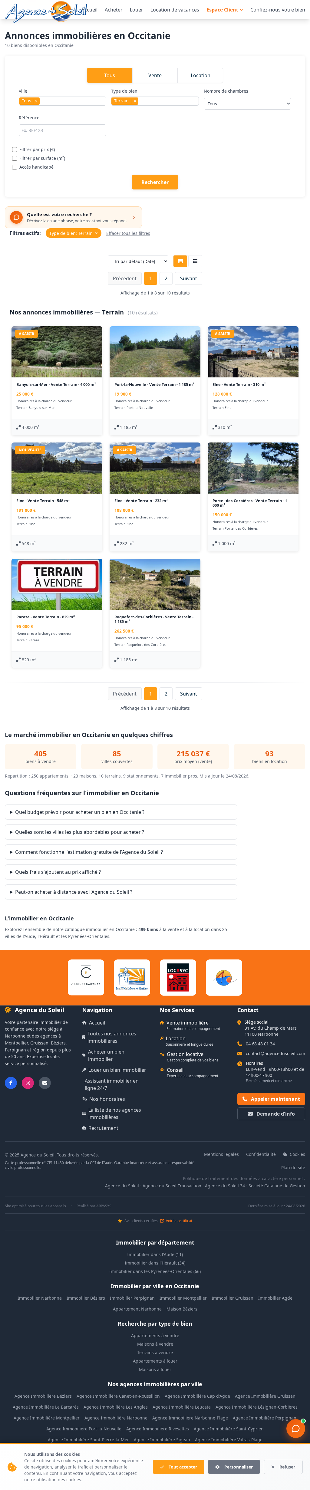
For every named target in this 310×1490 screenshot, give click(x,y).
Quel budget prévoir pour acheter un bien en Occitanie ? (79, 812)
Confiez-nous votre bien (277, 9)
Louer (136, 9)
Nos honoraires (107, 1099)
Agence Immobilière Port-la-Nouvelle (83, 1429)
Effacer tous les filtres (128, 233)
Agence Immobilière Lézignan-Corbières (257, 1407)
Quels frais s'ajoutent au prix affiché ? (58, 872)
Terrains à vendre (155, 1352)
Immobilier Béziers (86, 1298)
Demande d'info (275, 1113)
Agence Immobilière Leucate (182, 1407)
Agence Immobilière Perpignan (264, 1418)
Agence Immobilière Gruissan (265, 1396)
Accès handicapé (36, 167)
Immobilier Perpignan (132, 1298)
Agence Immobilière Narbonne (115, 1418)
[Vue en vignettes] (180, 261)
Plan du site (293, 1167)
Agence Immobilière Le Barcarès (46, 1407)
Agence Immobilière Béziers (43, 1396)
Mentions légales (221, 1154)
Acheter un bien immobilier (106, 1055)
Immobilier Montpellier (183, 1298)
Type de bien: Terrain (73, 233)
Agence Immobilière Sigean (162, 1439)
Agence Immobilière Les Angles (116, 1407)
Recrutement (103, 1128)
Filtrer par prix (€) (37, 149)
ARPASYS (103, 1206)
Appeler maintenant (275, 1099)
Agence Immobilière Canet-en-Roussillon (118, 1396)
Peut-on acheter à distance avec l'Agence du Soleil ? (73, 892)
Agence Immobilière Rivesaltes (157, 1429)
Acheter (114, 9)
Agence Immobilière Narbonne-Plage (190, 1418)
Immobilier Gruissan (232, 1298)
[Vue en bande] (195, 261)
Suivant (188, 278)
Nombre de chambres (226, 91)
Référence (29, 117)
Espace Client (222, 9)
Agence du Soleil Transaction (172, 1186)
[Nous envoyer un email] (45, 1083)
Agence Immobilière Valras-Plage (228, 1439)
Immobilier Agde (275, 1298)
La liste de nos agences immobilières (114, 1113)
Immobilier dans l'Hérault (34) (155, 1263)
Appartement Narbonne (137, 1309)
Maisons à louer (155, 1369)
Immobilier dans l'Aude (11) (155, 1254)
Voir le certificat (178, 1221)
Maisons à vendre (155, 1344)
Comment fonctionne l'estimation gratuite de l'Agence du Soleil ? (89, 852)
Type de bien (124, 96)
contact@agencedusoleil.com (275, 1053)
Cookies (297, 1154)
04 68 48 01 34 (260, 1044)
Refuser (287, 1467)
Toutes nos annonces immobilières (111, 1037)
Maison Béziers (182, 1309)
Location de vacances (174, 9)
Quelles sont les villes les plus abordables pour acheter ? (79, 832)
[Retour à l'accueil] (46, 12)
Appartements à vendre (155, 1335)
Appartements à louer (155, 1361)
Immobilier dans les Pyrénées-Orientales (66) (155, 1271)
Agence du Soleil (122, 1186)
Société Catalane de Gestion (277, 1186)
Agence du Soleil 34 (225, 1186)
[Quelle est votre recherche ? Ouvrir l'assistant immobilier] (295, 1428)
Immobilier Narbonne (40, 1298)
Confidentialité (261, 1154)
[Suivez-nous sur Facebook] (11, 1083)
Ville (28, 96)
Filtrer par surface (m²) (42, 158)
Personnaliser (238, 1467)
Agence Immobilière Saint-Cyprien (229, 1429)
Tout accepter (183, 1467)
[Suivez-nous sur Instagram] (28, 1083)
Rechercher (155, 182)
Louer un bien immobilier (117, 1070)
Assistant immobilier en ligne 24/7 (112, 1084)
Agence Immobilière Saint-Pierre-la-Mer (88, 1439)
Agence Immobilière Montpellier (47, 1418)
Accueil (89, 9)
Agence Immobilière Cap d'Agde (197, 1396)
